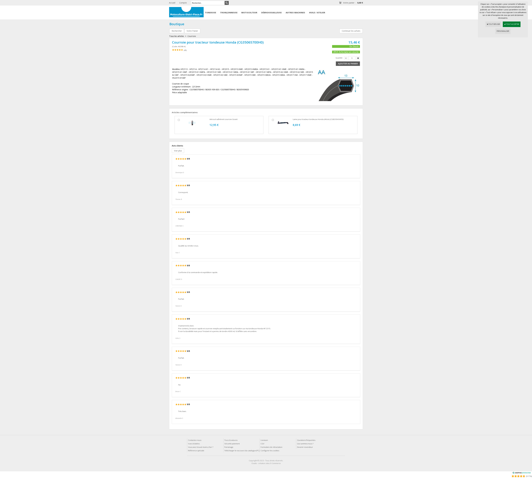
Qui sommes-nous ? (305, 443)
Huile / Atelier (317, 12)
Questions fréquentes (306, 440)
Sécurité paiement (232, 443)
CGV (262, 443)
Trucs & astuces (230, 440)
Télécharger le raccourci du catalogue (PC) (241, 450)
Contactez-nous (194, 440)
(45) (185, 50)
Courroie (191, 36)
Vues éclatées (194, 443)
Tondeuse (210, 12)
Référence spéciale (196, 450)
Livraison (264, 440)
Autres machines (295, 12)
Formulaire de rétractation (271, 447)
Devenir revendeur (305, 447)
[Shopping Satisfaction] (522, 473)
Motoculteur (249, 12)
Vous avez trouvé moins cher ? (200, 447)
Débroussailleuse (271, 12)
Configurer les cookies (270, 450)
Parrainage (228, 447)
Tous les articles (176, 36)
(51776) (529, 476)
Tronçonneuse (228, 12)
